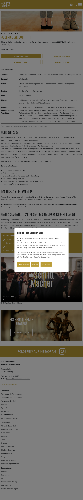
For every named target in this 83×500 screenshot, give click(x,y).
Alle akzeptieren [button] (23, 264)
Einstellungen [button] (46, 264)
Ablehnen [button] (35, 264)
